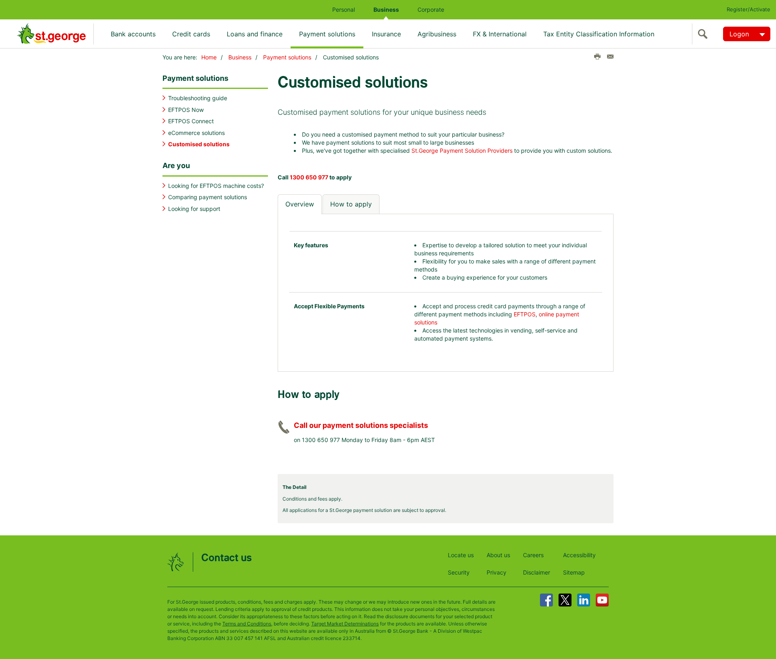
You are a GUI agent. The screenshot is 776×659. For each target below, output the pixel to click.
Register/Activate (748, 9)
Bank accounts (133, 34)
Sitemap (574, 572)
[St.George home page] (55, 34)
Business (386, 9)
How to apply (351, 204)
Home (209, 57)
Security (459, 572)
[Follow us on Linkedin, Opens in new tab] (583, 600)
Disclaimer (536, 572)
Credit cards (191, 34)
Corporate (431, 9)
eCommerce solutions (196, 132)
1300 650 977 (309, 177)
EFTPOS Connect (191, 121)
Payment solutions (327, 34)
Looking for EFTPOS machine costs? (216, 185)
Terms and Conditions (246, 624)
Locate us (461, 555)
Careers (533, 555)
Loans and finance (255, 34)
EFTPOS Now (186, 109)
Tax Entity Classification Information (598, 34)
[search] (704, 33)
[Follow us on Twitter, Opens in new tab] (565, 600)
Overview (299, 204)
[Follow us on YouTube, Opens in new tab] (602, 600)
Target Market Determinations (345, 624)
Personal (343, 9)
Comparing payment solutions (207, 197)
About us (498, 555)
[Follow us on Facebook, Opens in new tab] (546, 600)
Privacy (496, 572)
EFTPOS (525, 314)
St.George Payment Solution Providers (461, 150)
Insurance (386, 34)
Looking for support (194, 208)
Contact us (226, 558)
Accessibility (579, 555)
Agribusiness (437, 34)
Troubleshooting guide (197, 98)
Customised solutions (199, 144)
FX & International (500, 34)
